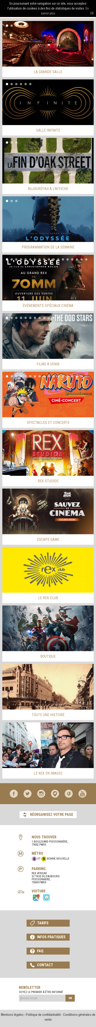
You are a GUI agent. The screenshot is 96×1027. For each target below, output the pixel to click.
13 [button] (63, 259)
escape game (48, 539)
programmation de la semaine (48, 247)
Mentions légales (12, 1015)
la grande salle (48, 72)
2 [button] (11, 25)
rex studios (48, 481)
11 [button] (53, 259)
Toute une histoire (48, 715)
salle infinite (48, 130)
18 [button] (86, 259)
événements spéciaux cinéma (48, 305)
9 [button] (44, 259)
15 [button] (72, 259)
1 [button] (7, 25)
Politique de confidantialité (43, 1015)
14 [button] (67, 259)
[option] (48, 44)
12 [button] (58, 259)
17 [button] (81, 259)
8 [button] (39, 259)
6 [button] (30, 84)
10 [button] (49, 259)
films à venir (48, 364)
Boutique (48, 656)
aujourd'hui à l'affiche (48, 189)
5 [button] (25, 25)
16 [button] (77, 259)
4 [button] (21, 25)
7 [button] (35, 259)
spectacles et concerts (48, 422)
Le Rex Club (48, 598)
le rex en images (48, 773)
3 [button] (16, 25)
